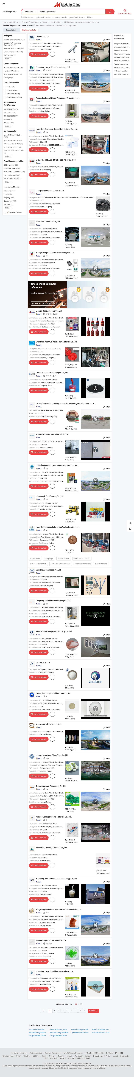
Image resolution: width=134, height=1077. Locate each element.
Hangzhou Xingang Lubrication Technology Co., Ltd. (57, 527)
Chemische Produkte (13, 52)
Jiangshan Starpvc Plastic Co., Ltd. (50, 190)
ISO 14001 (9, 112)
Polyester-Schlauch (83, 563)
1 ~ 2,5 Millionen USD (12, 147)
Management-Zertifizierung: (38, 145)
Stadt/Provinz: (34, 49)
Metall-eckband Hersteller (123, 57)
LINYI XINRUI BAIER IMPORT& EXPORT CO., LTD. (56, 160)
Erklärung (24, 1053)
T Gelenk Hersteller (120, 71)
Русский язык (98, 1056)
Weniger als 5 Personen (14, 172)
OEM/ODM (10, 87)
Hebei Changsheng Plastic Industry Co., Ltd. (54, 631)
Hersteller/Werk (11, 71)
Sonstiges (8, 78)
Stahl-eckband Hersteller (123, 54)
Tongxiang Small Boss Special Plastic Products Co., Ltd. (59, 909)
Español (61, 1056)
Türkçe (62, 1058)
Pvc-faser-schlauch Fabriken (101, 1032)
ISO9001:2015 (11, 109)
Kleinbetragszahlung (14, 97)
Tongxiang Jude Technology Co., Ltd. (51, 786)
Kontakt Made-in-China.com (73, 1053)
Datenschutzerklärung (52, 1053)
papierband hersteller (43, 17)
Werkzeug (9, 55)
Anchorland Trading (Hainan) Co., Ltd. (51, 847)
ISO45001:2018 (11, 116)
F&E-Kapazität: (34, 80)
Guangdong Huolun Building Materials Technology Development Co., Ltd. (66, 403)
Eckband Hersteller (121, 50)
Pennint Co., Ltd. (43, 36)
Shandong (9, 191)
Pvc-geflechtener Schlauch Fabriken (38, 1036)
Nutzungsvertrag (36, 1053)
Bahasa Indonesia (83, 1058)
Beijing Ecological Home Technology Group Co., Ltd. (57, 98)
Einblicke (109, 1053)
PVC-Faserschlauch (38, 563)
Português (78, 1056)
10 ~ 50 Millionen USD (13, 144)
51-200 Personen (12, 168)
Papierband (35, 558)
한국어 (108, 1056)
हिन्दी (45, 1058)
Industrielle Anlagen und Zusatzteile (12, 44)
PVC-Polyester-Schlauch (61, 563)
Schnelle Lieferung (13, 94)
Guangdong (10, 201)
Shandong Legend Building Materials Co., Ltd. (55, 971)
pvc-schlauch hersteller (77, 17)
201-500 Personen (12, 175)
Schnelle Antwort (13, 90)
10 (71, 1004)
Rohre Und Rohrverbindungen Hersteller (101, 1029)
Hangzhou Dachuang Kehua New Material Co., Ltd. (57, 129)
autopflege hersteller (60, 17)
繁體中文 (36, 1056)
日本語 (44, 1056)
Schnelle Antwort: (35, 46)
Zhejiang (9, 197)
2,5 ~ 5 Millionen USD (13, 140)
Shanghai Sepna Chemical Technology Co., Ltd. (55, 252)
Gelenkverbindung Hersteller (59, 1029)
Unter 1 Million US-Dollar (12, 136)
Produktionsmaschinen (14, 39)
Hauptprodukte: (34, 43)
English (18, 1056)
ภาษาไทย (53, 1058)
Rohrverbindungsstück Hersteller (80, 1029)
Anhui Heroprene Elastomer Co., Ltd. (51, 940)
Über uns (15, 1053)
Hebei (8, 194)
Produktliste (11, 30)
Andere (8, 119)
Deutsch (69, 1056)
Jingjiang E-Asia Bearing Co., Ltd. (50, 496)
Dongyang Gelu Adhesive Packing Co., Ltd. (53, 600)
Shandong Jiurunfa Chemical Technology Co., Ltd (56, 878)
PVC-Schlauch (63, 558)
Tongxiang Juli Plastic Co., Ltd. (49, 724)
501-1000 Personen (12, 178)
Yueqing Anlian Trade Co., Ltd (48, 570)
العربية (115, 1056)
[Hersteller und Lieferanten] (67, 4)
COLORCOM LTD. (43, 662)
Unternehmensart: (35, 74)
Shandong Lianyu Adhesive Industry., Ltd (53, 67)
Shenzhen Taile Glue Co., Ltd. (48, 221)
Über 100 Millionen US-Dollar (14, 152)
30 (76, 1004)
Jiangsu (8, 204)
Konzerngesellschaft (13, 74)
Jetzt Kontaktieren (40, 54)
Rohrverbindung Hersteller (123, 74)
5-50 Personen (11, 165)
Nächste (92, 1011)
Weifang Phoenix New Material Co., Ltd (52, 434)
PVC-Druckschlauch (82, 558)
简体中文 (27, 1056)
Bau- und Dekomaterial (14, 48)
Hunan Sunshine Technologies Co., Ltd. (52, 372)
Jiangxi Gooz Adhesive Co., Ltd (49, 311)
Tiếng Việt (70, 1058)
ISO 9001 (9, 123)
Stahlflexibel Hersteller (36, 1029)
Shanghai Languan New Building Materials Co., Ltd (57, 465)
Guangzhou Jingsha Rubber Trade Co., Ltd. (54, 693)
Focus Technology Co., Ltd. (64, 1063)
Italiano (88, 1056)
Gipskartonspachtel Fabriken (80, 1032)
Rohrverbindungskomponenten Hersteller (38, 1032)
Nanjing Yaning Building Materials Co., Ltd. (54, 817)
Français (52, 1056)
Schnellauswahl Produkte (95, 1053)
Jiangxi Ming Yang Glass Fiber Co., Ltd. (52, 755)
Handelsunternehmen (13, 67)
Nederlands (124, 1056)
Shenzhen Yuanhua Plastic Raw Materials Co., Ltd (56, 342)
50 (81, 1004)
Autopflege (48, 558)
